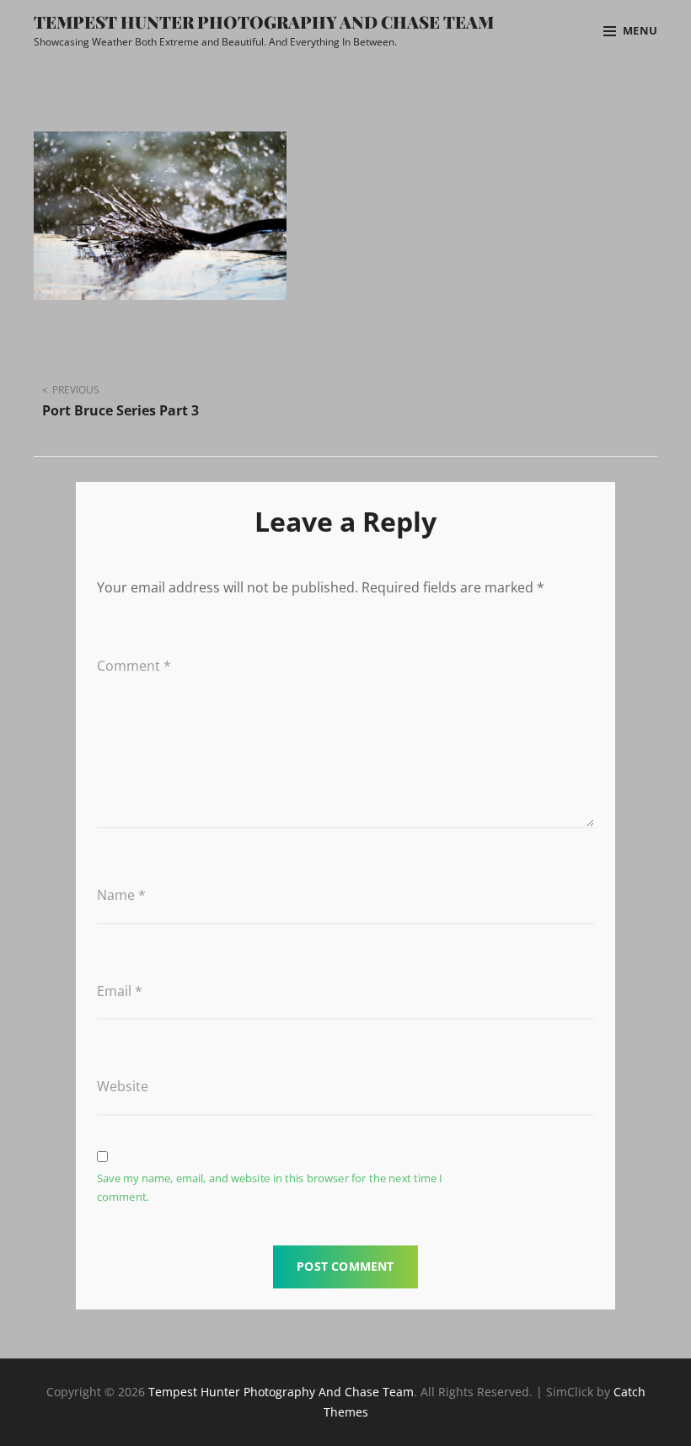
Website (122, 1086)
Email (119, 991)
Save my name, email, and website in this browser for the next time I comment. (269, 1187)
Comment (134, 665)
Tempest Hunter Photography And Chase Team (264, 21)
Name (121, 895)
